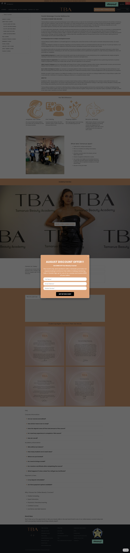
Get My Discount (65, 294)
